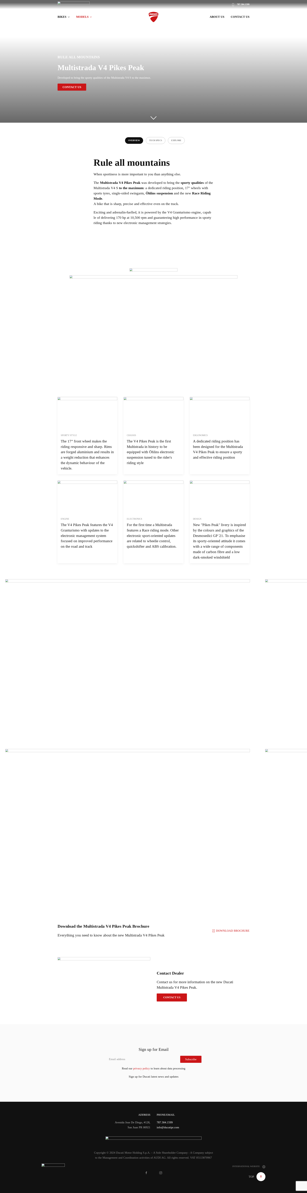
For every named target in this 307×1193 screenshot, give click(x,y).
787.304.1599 (165, 1122)
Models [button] (82, 16)
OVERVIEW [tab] (134, 140)
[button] (9, 656)
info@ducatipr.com (168, 1127)
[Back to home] (153, 17)
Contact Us (240, 16)
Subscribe (191, 1059)
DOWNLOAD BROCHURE (232, 930)
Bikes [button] (62, 16)
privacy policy (141, 1068)
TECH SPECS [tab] (155, 140)
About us (217, 16)
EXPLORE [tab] (176, 140)
